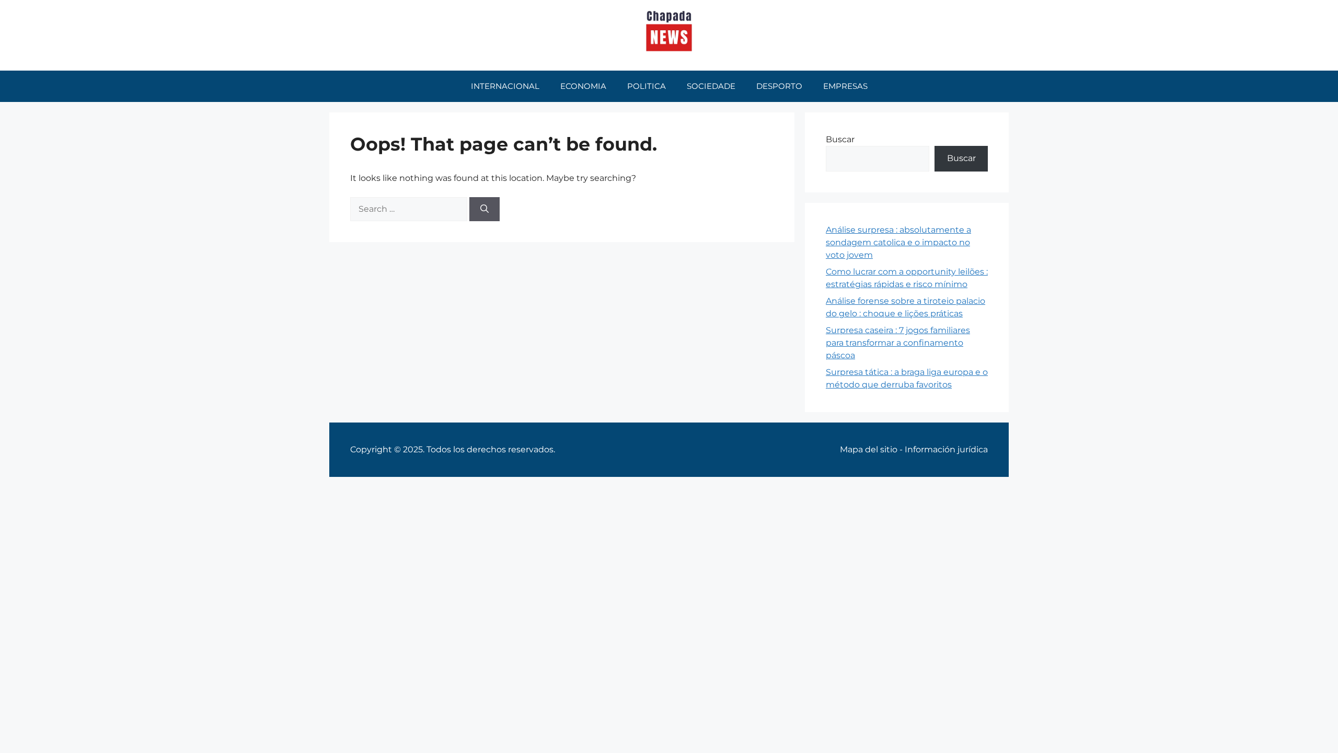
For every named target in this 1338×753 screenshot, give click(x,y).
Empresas (845, 86)
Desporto (779, 86)
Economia (583, 86)
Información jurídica (946, 449)
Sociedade (711, 86)
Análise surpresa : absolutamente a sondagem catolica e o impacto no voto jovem (898, 242)
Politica (646, 86)
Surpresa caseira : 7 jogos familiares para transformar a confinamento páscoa (898, 342)
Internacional (505, 86)
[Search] (484, 209)
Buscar (840, 139)
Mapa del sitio (868, 449)
